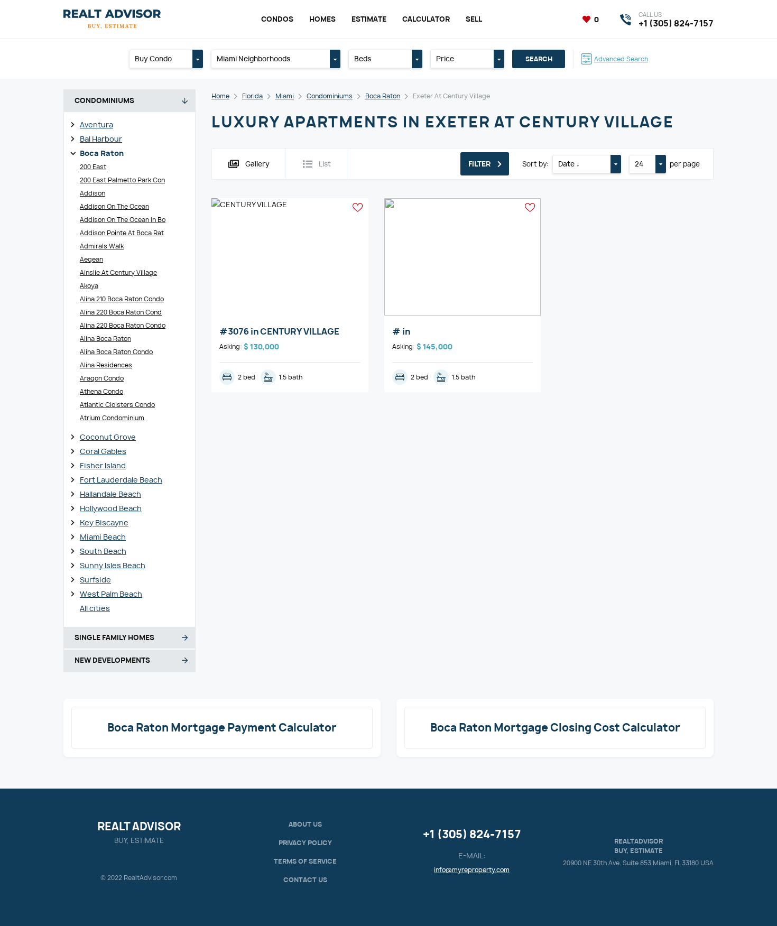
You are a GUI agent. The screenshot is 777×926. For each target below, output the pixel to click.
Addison (92, 193)
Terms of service (305, 861)
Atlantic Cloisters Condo (117, 404)
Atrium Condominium (112, 417)
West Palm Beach (111, 594)
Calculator (426, 19)
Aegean (91, 259)
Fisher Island (103, 465)
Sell (474, 19)
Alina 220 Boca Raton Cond (121, 312)
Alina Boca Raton (105, 338)
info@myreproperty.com (472, 869)
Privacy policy (305, 842)
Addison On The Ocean (114, 206)
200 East (93, 166)
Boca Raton (102, 153)
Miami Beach (103, 537)
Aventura (96, 124)
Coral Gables (103, 451)
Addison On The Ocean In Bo (122, 219)
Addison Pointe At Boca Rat (122, 232)
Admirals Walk (102, 246)
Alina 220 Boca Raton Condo (122, 325)
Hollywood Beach (111, 508)
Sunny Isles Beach (112, 565)
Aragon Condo (102, 378)
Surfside (95, 580)
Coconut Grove (108, 437)
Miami (284, 95)
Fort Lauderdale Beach (121, 480)
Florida (252, 95)
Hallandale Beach (110, 494)
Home (220, 95)
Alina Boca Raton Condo (116, 351)
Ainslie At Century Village (118, 272)
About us (305, 824)
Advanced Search (621, 58)
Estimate (369, 19)
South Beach (103, 551)
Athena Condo (101, 391)
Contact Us (305, 879)
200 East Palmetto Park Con (122, 179)
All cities (95, 608)
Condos (277, 19)
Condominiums (330, 95)
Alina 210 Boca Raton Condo (122, 298)
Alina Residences (106, 364)
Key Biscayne (104, 522)
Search (538, 58)
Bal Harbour (101, 139)
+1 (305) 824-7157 (472, 834)
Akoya (89, 285)
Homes (322, 19)
